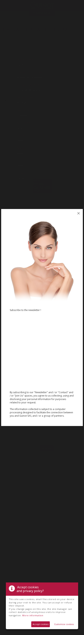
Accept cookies (40, 624)
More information (32, 615)
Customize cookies (64, 624)
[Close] (78, 213)
